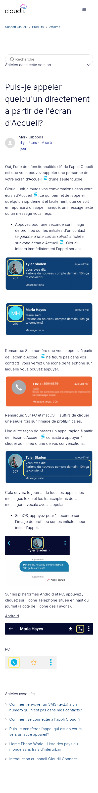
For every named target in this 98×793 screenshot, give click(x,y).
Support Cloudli (16, 27)
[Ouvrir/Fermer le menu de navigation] (84, 10)
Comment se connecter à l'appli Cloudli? (44, 719)
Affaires (54, 27)
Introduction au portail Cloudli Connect (43, 758)
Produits (38, 27)
